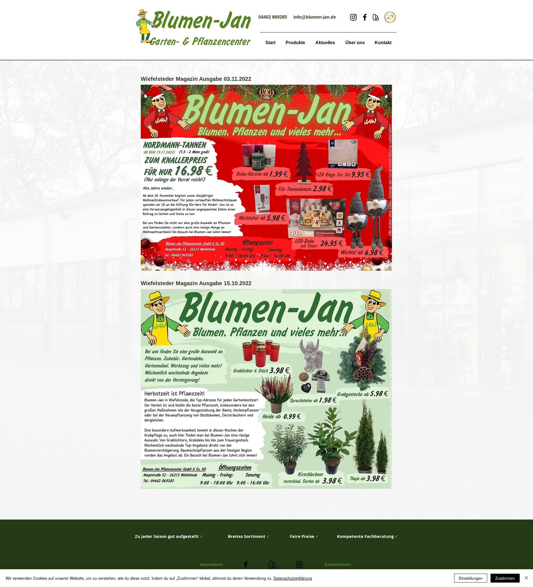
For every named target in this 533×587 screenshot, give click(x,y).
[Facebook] (364, 17)
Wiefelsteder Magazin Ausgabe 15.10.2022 (196, 283)
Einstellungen (470, 578)
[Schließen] (526, 578)
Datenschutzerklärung (292, 578)
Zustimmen (505, 578)
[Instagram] (353, 17)
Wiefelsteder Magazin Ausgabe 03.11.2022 (196, 79)
